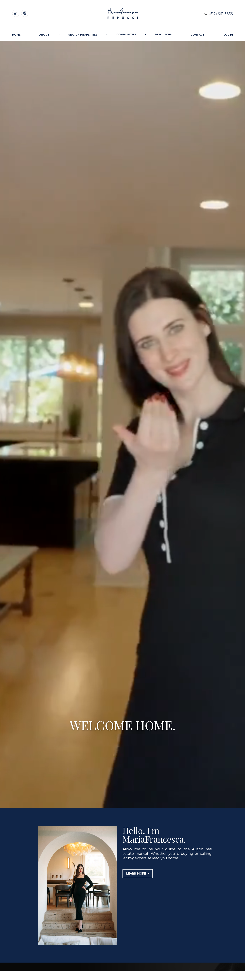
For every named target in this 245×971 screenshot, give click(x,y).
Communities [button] (126, 34)
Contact (197, 34)
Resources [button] (163, 34)
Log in (228, 34)
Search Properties (82, 34)
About (44, 34)
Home (16, 34)
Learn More (136, 873)
